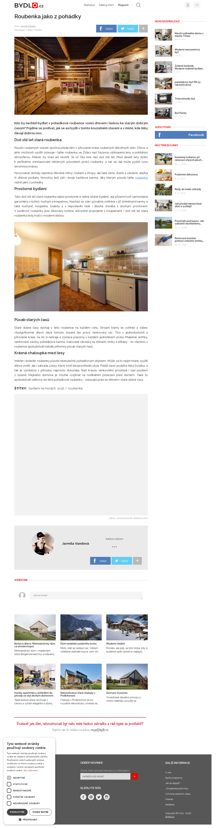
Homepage (19, 30)
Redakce (169, 804)
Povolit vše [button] (17, 812)
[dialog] (29, 781)
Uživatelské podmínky (176, 788)
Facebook (196, 135)
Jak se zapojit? (172, 783)
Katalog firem (106, 5)
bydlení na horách (42, 388)
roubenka (141, 177)
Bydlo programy (173, 778)
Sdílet (109, 28)
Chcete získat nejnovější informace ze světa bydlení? (104, 770)
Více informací (30, 770)
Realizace (89, 5)
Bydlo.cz (169, 816)
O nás (168, 772)
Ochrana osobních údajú (178, 794)
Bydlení (38, 30)
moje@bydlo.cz (99, 729)
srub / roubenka (70, 388)
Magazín (123, 5)
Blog (30, 30)
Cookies (169, 799)
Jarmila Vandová (28, 26)
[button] (29, 819)
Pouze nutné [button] (40, 812)
